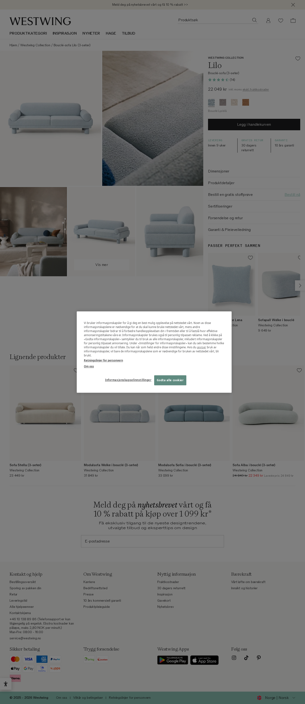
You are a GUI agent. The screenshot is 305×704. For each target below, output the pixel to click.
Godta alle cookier (170, 380)
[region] (154, 352)
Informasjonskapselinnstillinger (128, 380)
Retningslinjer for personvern (103, 360)
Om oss (89, 366)
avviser (201, 347)
